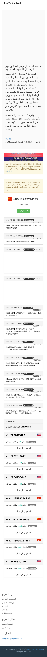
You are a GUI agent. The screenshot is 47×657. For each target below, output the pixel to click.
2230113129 (17, 435)
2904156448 (18, 477)
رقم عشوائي (24, 211)
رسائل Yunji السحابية (11, 3)
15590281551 (21, 540)
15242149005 (20, 519)
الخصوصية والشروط (9, 599)
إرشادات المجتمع (8, 603)
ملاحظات (5, 610)
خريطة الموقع (7, 628)
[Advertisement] (23, 38)
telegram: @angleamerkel (12, 638)
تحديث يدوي (24, 204)
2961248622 (18, 456)
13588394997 (21, 498)
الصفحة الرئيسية (7, 624)
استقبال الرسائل (23, 448)
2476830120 (18, 561)
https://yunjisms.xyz (35, 649)
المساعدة (5, 606)
